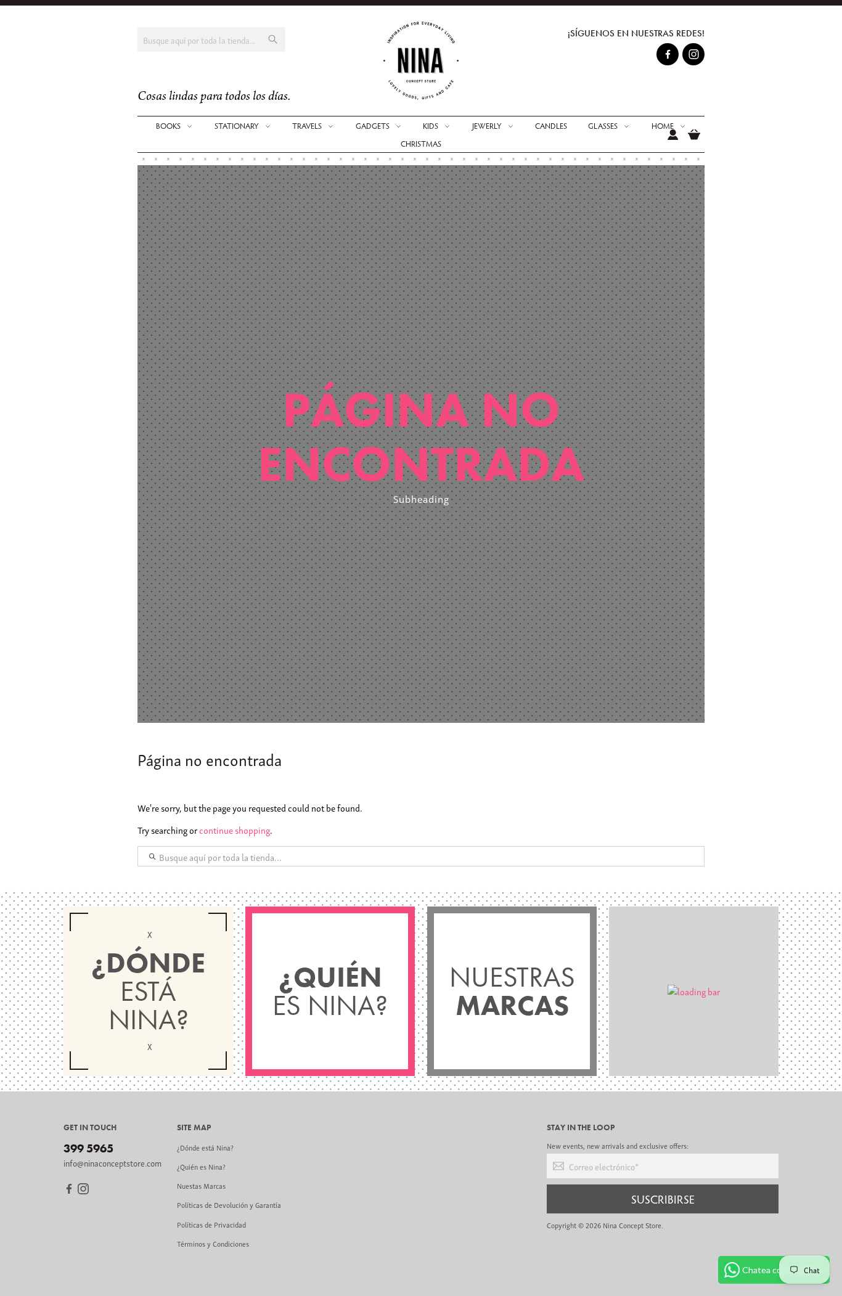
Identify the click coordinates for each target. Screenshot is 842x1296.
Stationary (237, 125)
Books (168, 125)
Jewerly (487, 125)
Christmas (421, 143)
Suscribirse (663, 1199)
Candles (551, 125)
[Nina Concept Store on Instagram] (694, 56)
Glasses (603, 125)
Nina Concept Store (632, 1225)
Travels (307, 125)
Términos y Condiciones (213, 1243)
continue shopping (234, 829)
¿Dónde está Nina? (205, 1147)
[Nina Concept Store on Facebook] (668, 56)
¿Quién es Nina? (201, 1166)
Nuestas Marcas (201, 1185)
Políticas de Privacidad (211, 1224)
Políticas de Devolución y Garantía (229, 1204)
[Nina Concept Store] (421, 61)
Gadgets (373, 125)
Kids (430, 125)
